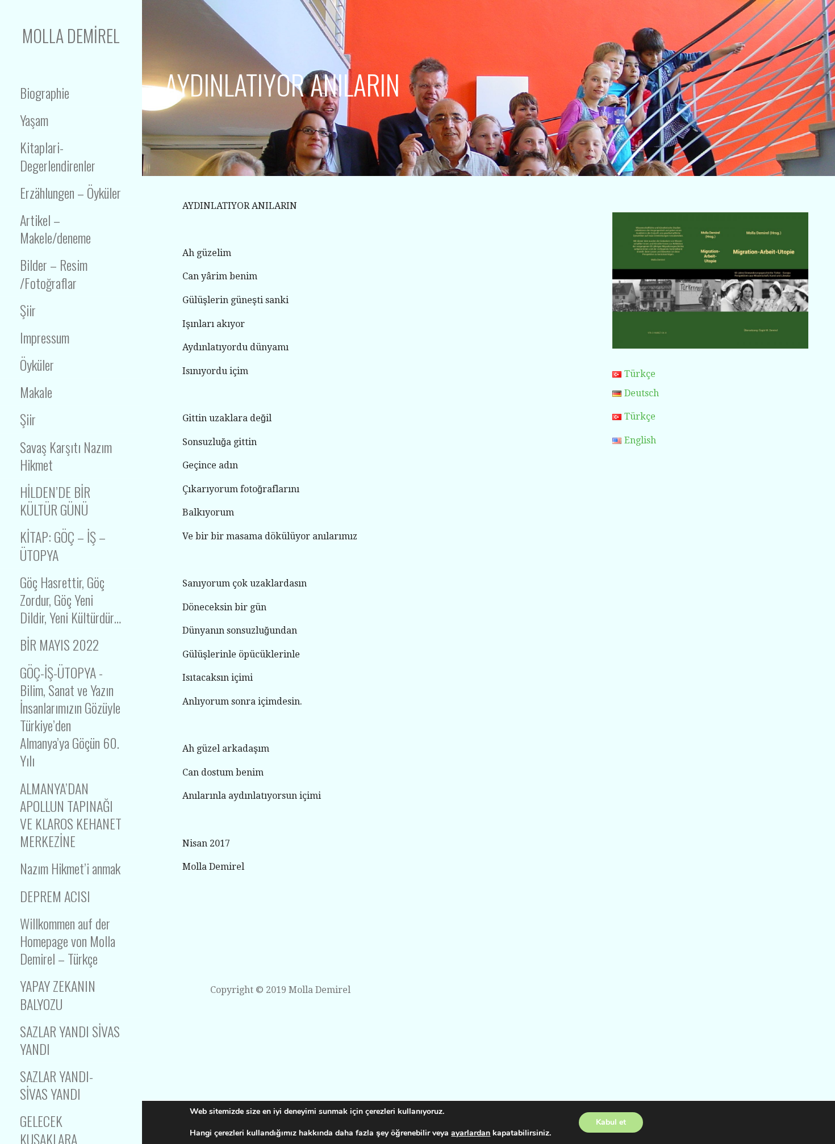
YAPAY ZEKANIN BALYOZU (57, 994)
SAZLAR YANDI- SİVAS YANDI (56, 1085)
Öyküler (37, 364)
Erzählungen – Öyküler (70, 192)
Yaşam (34, 120)
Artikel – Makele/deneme (55, 228)
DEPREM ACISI (55, 896)
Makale (36, 392)
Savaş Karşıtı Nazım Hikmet (66, 456)
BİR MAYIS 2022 (59, 644)
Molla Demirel (71, 35)
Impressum (44, 337)
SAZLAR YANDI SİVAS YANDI (70, 1040)
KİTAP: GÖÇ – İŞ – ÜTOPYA (63, 545)
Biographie (44, 92)
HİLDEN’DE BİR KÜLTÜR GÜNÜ (55, 500)
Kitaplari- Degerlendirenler (57, 156)
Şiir (28, 310)
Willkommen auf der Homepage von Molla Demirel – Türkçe (67, 941)
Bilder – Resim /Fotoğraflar (53, 273)
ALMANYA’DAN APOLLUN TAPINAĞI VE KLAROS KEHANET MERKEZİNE (71, 815)
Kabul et (611, 1122)
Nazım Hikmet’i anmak (70, 868)
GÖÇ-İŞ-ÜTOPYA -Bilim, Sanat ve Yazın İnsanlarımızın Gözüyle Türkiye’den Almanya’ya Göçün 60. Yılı (70, 716)
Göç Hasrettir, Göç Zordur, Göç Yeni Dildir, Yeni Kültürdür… (70, 599)
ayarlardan (470, 1133)
